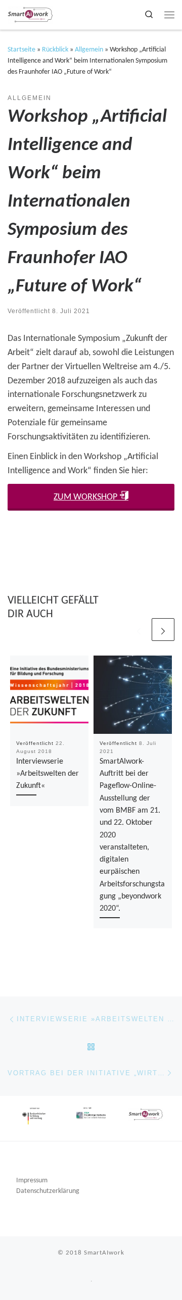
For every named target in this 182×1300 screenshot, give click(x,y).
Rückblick (55, 50)
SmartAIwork (104, 1252)
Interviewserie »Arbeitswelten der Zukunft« (47, 774)
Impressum (32, 1180)
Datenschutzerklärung (47, 1191)
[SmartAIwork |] (30, 14)
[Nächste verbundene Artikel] (163, 629)
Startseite (21, 50)
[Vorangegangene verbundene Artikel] (138, 629)
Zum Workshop (86, 497)
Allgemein (89, 50)
